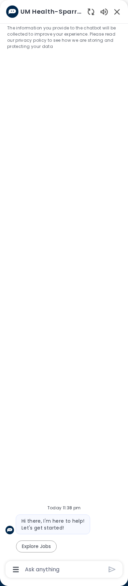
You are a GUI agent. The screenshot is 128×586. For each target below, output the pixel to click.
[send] (112, 569)
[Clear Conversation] (91, 11)
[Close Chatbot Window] (117, 11)
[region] (64, 290)
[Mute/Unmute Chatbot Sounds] (104, 11)
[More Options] (16, 569)
